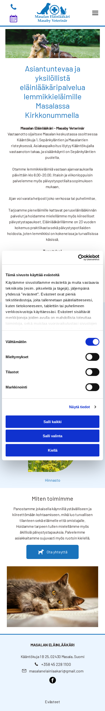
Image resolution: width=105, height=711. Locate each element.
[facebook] (52, 681)
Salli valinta (52, 436)
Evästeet (52, 701)
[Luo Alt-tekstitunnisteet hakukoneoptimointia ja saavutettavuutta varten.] (13, 9)
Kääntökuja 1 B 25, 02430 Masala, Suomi (52, 656)
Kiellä (52, 450)
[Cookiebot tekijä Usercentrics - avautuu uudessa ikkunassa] (78, 257)
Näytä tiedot (79, 407)
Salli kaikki (52, 421)
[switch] (92, 357)
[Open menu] (95, 13)
